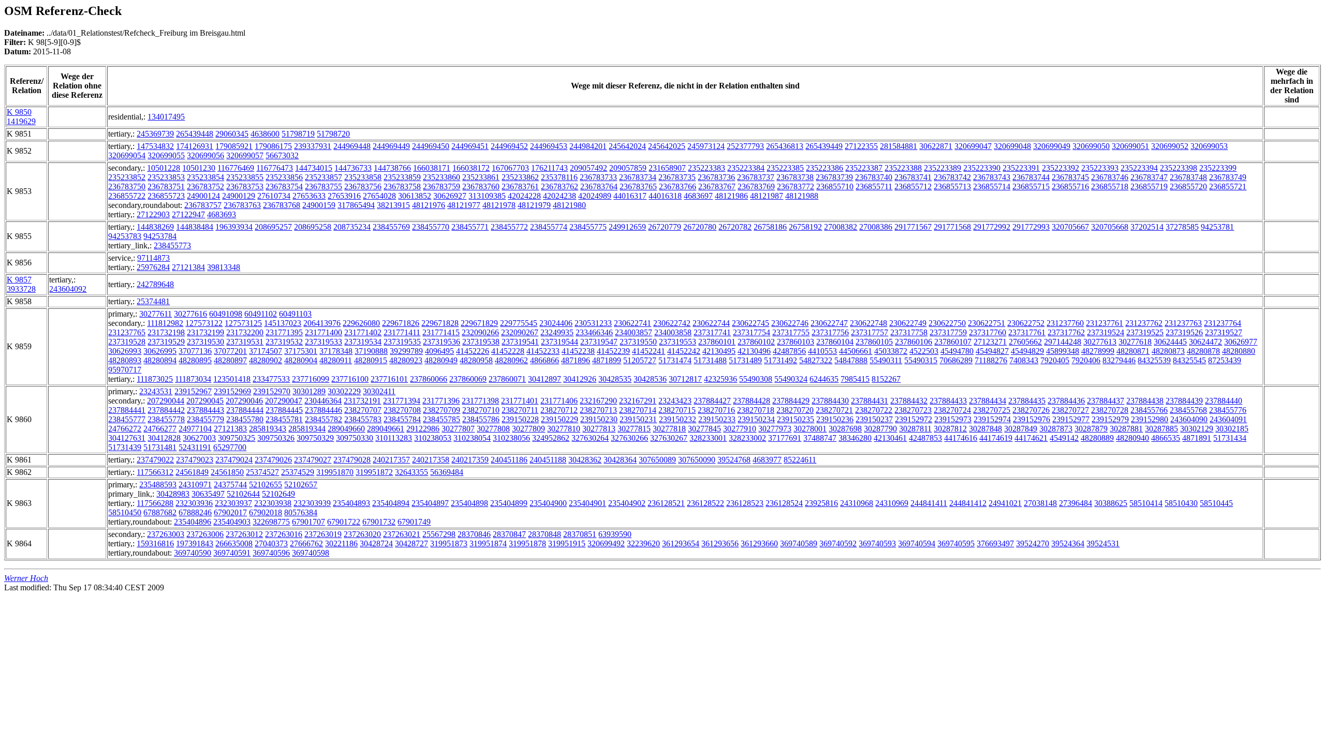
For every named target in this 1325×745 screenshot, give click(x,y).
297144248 (1062, 341)
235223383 (706, 167)
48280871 (1133, 351)
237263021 (401, 534)
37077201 (230, 351)
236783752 (205, 186)
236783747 (1149, 177)
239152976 (1031, 419)
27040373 (271, 543)
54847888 (850, 360)
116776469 (235, 167)
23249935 (556, 332)
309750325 (236, 438)
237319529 (166, 341)
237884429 (790, 400)
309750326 (276, 438)
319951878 (527, 543)
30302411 (379, 391)
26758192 (805, 226)
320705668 (1109, 226)
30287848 (985, 428)
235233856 (284, 177)
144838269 (155, 226)
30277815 (634, 428)
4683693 (221, 214)
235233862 (520, 177)
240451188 (547, 459)
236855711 (874, 186)
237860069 (468, 379)
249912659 (627, 226)
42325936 (720, 379)
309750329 (315, 438)
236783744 (1031, 177)
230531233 (593, 323)
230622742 (671, 323)
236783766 (677, 186)
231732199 (205, 332)
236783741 (913, 177)
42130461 (890, 438)
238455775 (588, 226)
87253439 (1224, 360)
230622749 (907, 323)
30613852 (414, 195)
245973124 (706, 146)
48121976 (428, 205)
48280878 (1203, 351)
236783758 (402, 186)
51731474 (674, 360)
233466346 (594, 332)
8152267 (886, 379)
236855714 (991, 186)
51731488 (710, 360)
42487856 (789, 351)
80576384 (300, 512)
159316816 (155, 543)
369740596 (271, 552)
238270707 (362, 410)
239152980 (1149, 419)
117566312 (155, 472)
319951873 (448, 543)
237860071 (507, 379)
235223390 (981, 167)
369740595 (956, 543)
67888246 (195, 512)
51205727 (639, 360)
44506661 (855, 351)
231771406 (559, 400)
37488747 (819, 438)
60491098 (225, 313)
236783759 (441, 186)
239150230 (598, 419)
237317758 (909, 332)
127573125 (243, 323)
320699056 (205, 155)
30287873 (1055, 428)
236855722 (126, 195)
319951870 (335, 472)
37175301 (300, 351)
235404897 (430, 503)
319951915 (566, 543)
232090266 (480, 332)
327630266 (629, 438)
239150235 (795, 419)
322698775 (271, 521)
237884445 (284, 410)
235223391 (1021, 167)
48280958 (476, 360)
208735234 (352, 226)
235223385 (785, 167)
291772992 (991, 226)
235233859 (402, 177)
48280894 (159, 360)
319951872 (374, 472)
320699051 (1130, 146)
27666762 (306, 543)
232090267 (519, 332)
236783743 (991, 177)
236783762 (559, 186)
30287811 (915, 428)
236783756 (362, 186)
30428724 (376, 543)
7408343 (1023, 360)
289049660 (346, 428)
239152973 (952, 419)
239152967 (193, 391)
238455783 (362, 419)
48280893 (124, 360)
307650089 (657, 459)
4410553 (822, 351)
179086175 (273, 146)
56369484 (446, 472)
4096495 (439, 351)
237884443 (205, 410)
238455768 (1188, 410)
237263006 (205, 534)
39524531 (1103, 543)
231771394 (401, 400)
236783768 (281, 205)
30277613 (1099, 341)
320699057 (244, 155)
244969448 (352, 146)
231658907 (667, 167)
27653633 (309, 195)
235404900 (548, 503)
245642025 (666, 146)
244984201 (588, 146)
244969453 (548, 146)
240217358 (430, 459)
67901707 (308, 521)
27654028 (379, 195)
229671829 (479, 323)
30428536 (650, 379)
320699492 (606, 543)
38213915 (393, 205)
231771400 (323, 332)
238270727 (1070, 410)
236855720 (1188, 186)
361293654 (680, 543)
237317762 (1066, 332)
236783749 (1227, 177)
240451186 (509, 459)
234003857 (633, 332)
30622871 (935, 146)
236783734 (637, 177)
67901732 (378, 521)
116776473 (274, 167)
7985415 (855, 379)
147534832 (155, 146)
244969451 (470, 146)
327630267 (668, 438)
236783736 (716, 177)
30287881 (1126, 428)
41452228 (507, 351)
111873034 (193, 379)
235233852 (126, 177)
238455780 (244, 419)
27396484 (1075, 503)
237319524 (1105, 332)
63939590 (614, 534)
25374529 (297, 472)
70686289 (956, 360)
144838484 (194, 226)
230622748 (868, 323)
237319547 (598, 341)
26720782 (735, 226)
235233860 (441, 177)
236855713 (952, 186)
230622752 (1025, 323)
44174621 (1031, 438)
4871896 (575, 360)
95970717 (124, 369)
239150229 (559, 419)
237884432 (909, 400)
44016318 (665, 195)
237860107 (952, 341)
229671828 (440, 323)
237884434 (987, 400)
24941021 (1005, 503)
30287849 (1020, 428)
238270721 (834, 410)
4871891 (1196, 438)
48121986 (731, 195)
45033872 (890, 351)
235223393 (1099, 167)
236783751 (166, 186)
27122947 (188, 214)
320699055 (166, 155)
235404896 (192, 521)
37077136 (195, 351)
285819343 (267, 428)
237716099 (310, 379)
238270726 (1031, 410)
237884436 (1066, 400)
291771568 (952, 226)
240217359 (470, 459)
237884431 (869, 400)
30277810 (563, 428)
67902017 (230, 512)
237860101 (716, 341)
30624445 (1170, 341)
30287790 (880, 428)
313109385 (487, 195)
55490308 (755, 379)
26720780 (699, 226)
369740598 (310, 552)
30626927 (449, 195)
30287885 (1161, 428)
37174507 (265, 351)
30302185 (1231, 428)
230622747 (829, 323)
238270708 (402, 410)
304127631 (126, 438)
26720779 (664, 226)
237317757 (869, 332)
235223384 (745, 167)
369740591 (232, 552)
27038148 (1040, 503)
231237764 (1222, 323)
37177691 (784, 438)
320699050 (1091, 146)
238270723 (913, 410)
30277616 (190, 313)
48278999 (1097, 351)
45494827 (992, 351)
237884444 (244, 410)
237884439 (1184, 400)
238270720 (795, 410)
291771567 (913, 226)
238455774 (548, 226)
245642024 (627, 146)
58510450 (124, 512)
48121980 (569, 205)
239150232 (677, 419)
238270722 (873, 410)
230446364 (323, 400)
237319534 (362, 341)
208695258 (312, 226)
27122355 (861, 146)
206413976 (322, 323)
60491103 (295, 313)
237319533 (323, 341)
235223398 (1178, 167)
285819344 (307, 428)
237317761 (1027, 332)
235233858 (362, 177)
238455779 (205, 419)
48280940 (1132, 438)
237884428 (751, 400)
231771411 (402, 332)
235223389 (942, 167)
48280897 (230, 360)
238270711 (520, 410)
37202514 (1147, 226)
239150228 (520, 419)
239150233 (716, 419)
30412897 (544, 379)
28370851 (579, 534)
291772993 (1031, 226)
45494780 (957, 351)
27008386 (875, 226)
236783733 (598, 177)
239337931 (312, 146)
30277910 (739, 428)
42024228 (524, 195)
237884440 (1223, 400)
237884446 (323, 410)
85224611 (800, 459)
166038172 (471, 167)
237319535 (402, 341)
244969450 (430, 146)
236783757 (203, 205)
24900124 (203, 195)
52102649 (278, 493)
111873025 (155, 379)
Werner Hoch (26, 578)
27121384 (188, 267)
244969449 (391, 146)
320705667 (1070, 226)
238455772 (509, 226)
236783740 (873, 177)
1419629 (21, 121)
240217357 (391, 459)
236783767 (716, 186)
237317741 (712, 332)
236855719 (1149, 186)
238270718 (755, 410)
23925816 (821, 503)
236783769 (756, 186)
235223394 (1139, 167)
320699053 (1209, 146)
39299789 (406, 351)
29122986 (422, 428)
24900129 (238, 195)
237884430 (830, 400)
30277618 (1135, 341)
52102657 (300, 484)
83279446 (1119, 360)
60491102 (260, 313)
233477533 (271, 379)
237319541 (520, 341)
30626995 (159, 351)
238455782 (323, 419)
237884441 (126, 410)
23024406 (555, 323)
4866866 (544, 360)
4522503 (923, 351)
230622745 (750, 323)
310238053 (432, 438)
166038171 (431, 167)
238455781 (284, 419)
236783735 (677, 177)
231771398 (480, 400)
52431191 (195, 447)
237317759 (948, 332)
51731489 (745, 360)
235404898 (469, 503)
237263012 (244, 534)
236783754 (284, 186)
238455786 (480, 419)
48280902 (265, 360)
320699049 (1051, 146)
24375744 (230, 484)
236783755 (323, 186)
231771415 (441, 332)
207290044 (165, 400)
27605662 (1025, 341)
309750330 (354, 438)
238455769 (391, 226)
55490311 (886, 360)
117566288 (155, 503)
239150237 (874, 419)
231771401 (519, 400)
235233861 (480, 177)
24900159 (318, 205)
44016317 (629, 195)
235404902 (626, 503)
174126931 (194, 146)
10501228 (163, 167)
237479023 (194, 459)
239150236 (834, 419)
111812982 (165, 323)
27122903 (153, 214)
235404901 (587, 503)
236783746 (1109, 177)
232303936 (194, 503)
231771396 (441, 400)
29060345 (231, 133)
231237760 (1065, 323)
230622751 (986, 323)
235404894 (390, 503)
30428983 (172, 493)
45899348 (1062, 351)
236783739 (834, 177)
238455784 (402, 419)
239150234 (756, 419)
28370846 (474, 534)
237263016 (283, 534)
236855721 (1227, 186)
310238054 (472, 438)
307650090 (696, 459)
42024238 (559, 195)
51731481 (159, 447)
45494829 (1027, 351)
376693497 (995, 543)
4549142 (1064, 438)
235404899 (508, 503)
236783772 (795, 186)
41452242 (683, 351)
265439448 (194, 133)
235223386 (824, 167)
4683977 (767, 459)
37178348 (335, 351)
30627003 (199, 438)
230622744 (711, 323)
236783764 (598, 186)
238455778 (166, 419)
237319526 (1184, 332)
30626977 (1240, 341)
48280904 (300, 360)
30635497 (208, 493)
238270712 (559, 410)
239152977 (1071, 419)
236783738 (795, 177)
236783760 (480, 186)
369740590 (192, 552)
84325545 (1189, 360)
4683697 (698, 195)
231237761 (1104, 323)
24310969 (891, 503)
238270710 (480, 410)
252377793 (745, 146)
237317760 (987, 332)
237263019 (323, 534)
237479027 (312, 459)
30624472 (1205, 341)
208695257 (273, 226)
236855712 (913, 186)
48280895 (195, 360)
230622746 (789, 323)
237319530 (205, 341)
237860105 (874, 341)
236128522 (705, 503)
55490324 (790, 379)
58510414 (1145, 503)
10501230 (198, 167)
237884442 (166, 410)
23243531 (155, 391)
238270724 (952, 410)
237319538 (480, 341)
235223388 (903, 167)
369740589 (798, 543)
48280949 (441, 360)
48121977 (463, 205)
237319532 (284, 341)
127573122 (204, 323)
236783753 (244, 186)
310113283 (393, 438)
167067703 (510, 167)
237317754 (751, 332)
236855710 (834, 186)
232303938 (272, 503)
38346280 (855, 438)
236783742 (952, 177)
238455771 (470, 226)
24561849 (192, 472)
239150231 (638, 419)
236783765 (638, 186)
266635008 (234, 543)
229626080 (361, 323)
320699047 (973, 146)
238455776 (1227, 410)
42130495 (718, 351)
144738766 (392, 167)
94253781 (1217, 226)
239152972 (913, 419)
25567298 (438, 534)
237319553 (677, 341)
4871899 (606, 360)
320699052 (1169, 146)
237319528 (126, 341)
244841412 (968, 503)
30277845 (704, 428)
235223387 (863, 167)
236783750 (126, 186)
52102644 (243, 493)
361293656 (720, 543)
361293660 (759, 543)
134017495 (166, 116)
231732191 (362, 400)
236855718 (1109, 186)
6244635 (823, 379)
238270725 (991, 410)
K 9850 (19, 112)
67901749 (414, 521)
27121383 (230, 428)
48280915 (370, 360)
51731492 (780, 360)
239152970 (271, 391)
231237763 (1183, 323)
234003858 (672, 332)
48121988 (801, 195)
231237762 (1143, 323)
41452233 (543, 351)
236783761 (520, 186)
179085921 (234, 146)
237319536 (441, 341)
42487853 (925, 438)
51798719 (298, 133)
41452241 (648, 351)
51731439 (124, 447)
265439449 (824, 146)
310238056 (511, 438)
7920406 (1085, 360)
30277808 (493, 428)
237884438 (1145, 400)
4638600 (265, 133)
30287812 (950, 428)
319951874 (488, 543)
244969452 (509, 146)
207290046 (244, 400)
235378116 (559, 177)
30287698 (845, 428)
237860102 (756, 341)
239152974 (992, 419)
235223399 (1217, 167)
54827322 (815, 360)
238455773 (172, 245)
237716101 (389, 379)
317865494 (356, 205)
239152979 (1110, 419)
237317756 (830, 332)
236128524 (784, 503)
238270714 (637, 410)
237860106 (913, 341)
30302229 (344, 391)
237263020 (362, 534)
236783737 (755, 177)
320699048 (1012, 146)
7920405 (1054, 360)
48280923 (405, 360)
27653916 (344, 195)
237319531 (244, 341)
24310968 (856, 503)
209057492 (588, 167)
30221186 (341, 543)
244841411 (928, 503)
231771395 (284, 332)
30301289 (309, 391)
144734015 (313, 167)
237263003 (165, 534)
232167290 (598, 400)
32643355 (411, 472)
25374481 (153, 301)
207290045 (205, 400)
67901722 (343, 521)
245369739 (155, 133)
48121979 (534, 205)
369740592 (838, 543)
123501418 (232, 379)
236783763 (242, 205)
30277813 (598, 428)
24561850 (227, 472)
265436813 (784, 146)
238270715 (677, 410)
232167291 (637, 400)
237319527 (1223, 332)
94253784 (159, 236)
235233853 (166, 177)
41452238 (578, 351)
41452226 (472, 351)
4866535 (1165, 438)
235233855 (244, 177)
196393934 (234, 226)
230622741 (632, 323)
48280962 (511, 360)
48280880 (1238, 351)
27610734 (273, 195)
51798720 (333, 133)
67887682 (159, 512)
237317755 (790, 332)
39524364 (1067, 543)
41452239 (613, 351)
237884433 (948, 400)
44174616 (960, 438)
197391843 (194, 543)
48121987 (766, 195)
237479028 (352, 459)
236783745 (1070, 177)
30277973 (774, 428)
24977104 (195, 428)
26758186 (770, 226)
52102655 (265, 484)
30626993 (124, 351)
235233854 (205, 177)
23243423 (674, 400)
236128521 (666, 503)
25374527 (262, 472)
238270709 (441, 410)
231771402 (362, 332)
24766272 (124, 428)
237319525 (1145, 332)
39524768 (733, 459)
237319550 (638, 341)
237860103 (795, 341)
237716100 (350, 379)
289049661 (385, 428)
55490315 (920, 360)
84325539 (1154, 360)
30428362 (584, 459)
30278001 (810, 428)
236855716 (1070, 186)
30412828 (164, 438)
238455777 (126, 419)
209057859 (627, 167)
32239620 (643, 543)
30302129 (1196, 428)
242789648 (155, 284)
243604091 (1228, 419)
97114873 (153, 258)
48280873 (1168, 351)
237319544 (559, 341)
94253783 (124, 236)
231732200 (244, 332)
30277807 (458, 428)
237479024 (234, 459)
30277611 (155, 313)
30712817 (685, 379)
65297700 (229, 447)
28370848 (544, 534)
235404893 (351, 503)
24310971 (195, 484)
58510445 (1216, 503)
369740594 (916, 543)
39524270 (1032, 543)
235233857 (323, 177)
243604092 (67, 289)
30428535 (614, 379)
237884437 (1105, 400)
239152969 (232, 391)
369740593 (877, 543)
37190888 (371, 351)
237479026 (273, 459)
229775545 (518, 323)
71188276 (991, 360)
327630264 (590, 438)
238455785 (441, 419)
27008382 (840, 226)
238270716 (716, 410)
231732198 (166, 332)
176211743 (549, 167)
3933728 (21, 289)
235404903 (232, 521)
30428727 (411, 543)
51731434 (1229, 438)
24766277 (159, 428)
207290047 (283, 400)
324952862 (550, 438)
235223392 (1060, 167)
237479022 (155, 459)
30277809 (528, 428)
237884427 (712, 400)
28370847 (509, 534)
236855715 (1031, 186)
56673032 (282, 155)
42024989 (594, 195)
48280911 (335, 360)
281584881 (898, 146)
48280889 (1097, 438)
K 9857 (19, 279)
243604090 (1189, 419)
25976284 (153, 267)
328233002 (747, 438)
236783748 (1188, 177)
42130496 (754, 351)
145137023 (282, 323)
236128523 (744, 503)
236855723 (166, 195)
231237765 (126, 332)
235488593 (157, 484)
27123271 (990, 341)
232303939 (312, 503)
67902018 (265, 512)
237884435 (1027, 400)
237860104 (834, 341)
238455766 (1149, 410)
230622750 (947, 323)
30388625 (1110, 503)
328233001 (708, 438)
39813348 (223, 267)
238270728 (1109, 410)
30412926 (579, 379)
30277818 (669, 428)
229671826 (400, 323)
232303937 (233, 503)
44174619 (995, 438)
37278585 (1182, 226)
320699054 (126, 155)
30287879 (1091, 428)
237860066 (428, 379)
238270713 (598, 410)
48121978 (499, 205)
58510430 (1181, 503)
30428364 (620, 459)
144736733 (353, 167)
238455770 (430, 226)
